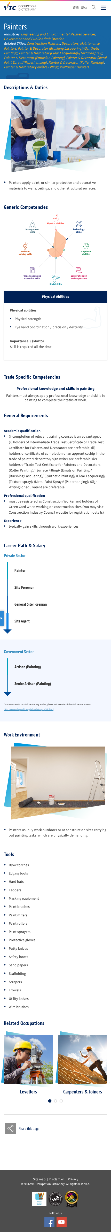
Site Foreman (24, 587)
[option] (28, 1065)
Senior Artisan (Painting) (32, 683)
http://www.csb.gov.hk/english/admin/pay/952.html (28, 709)
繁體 (76, 8)
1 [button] (50, 1101)
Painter (20, 570)
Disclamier (56, 1179)
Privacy (73, 1179)
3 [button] (61, 1101)
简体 (84, 8)
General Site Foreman (30, 604)
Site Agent (22, 621)
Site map (39, 1179)
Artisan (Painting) (27, 667)
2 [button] (56, 1101)
